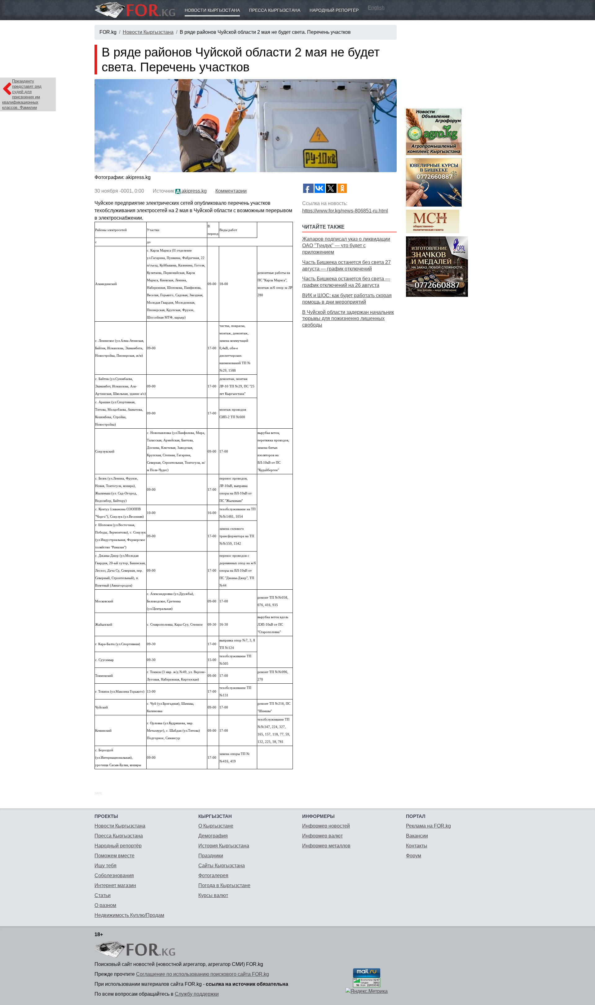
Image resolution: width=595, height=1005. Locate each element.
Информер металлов (326, 845)
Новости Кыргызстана (212, 10)
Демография (213, 835)
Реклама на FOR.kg (428, 826)
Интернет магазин (115, 885)
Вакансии (417, 835)
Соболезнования (114, 875)
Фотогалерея (213, 875)
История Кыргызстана (223, 845)
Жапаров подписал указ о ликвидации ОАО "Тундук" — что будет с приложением (346, 245)
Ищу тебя (106, 865)
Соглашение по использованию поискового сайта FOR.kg (202, 974)
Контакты (416, 845)
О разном (105, 905)
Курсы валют (213, 895)
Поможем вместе (114, 855)
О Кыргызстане (215, 826)
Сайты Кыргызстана (221, 865)
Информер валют (322, 835)
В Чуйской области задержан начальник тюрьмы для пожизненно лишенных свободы (348, 319)
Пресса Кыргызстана (274, 10)
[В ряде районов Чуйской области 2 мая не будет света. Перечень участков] (246, 125)
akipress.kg (193, 191)
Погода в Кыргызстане (224, 885)
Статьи (103, 895)
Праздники (210, 855)
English (376, 7)
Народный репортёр (334, 10)
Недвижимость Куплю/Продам (129, 915)
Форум (413, 855)
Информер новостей (326, 826)
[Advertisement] (349, 373)
